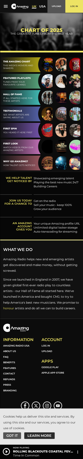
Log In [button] (74, 6)
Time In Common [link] (26, 455)
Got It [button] (12, 436)
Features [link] (9, 368)
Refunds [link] (9, 379)
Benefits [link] (9, 362)
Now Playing (21, 448)
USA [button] (42, 6)
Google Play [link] (50, 367)
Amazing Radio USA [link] (16, 345)
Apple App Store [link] (53, 372)
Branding (10, 390)
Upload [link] (47, 351)
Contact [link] (9, 373)
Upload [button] (56, 6)
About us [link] (9, 351)
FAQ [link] (5, 356)
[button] (19, 6)
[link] (25, 405)
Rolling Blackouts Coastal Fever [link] (43, 451)
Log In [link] (46, 345)
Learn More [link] (39, 436)
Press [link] (7, 384)
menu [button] (5, 6)
